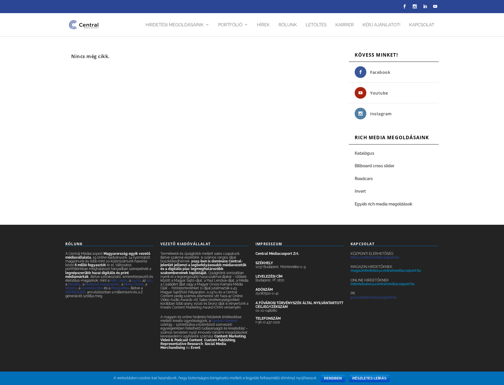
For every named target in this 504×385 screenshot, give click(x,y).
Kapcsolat (421, 24)
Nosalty (74, 284)
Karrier (344, 24)
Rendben (333, 378)
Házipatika (120, 288)
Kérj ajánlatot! (381, 24)
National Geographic (102, 284)
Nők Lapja (118, 280)
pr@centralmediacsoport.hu (374, 297)
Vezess (71, 288)
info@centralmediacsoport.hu (375, 257)
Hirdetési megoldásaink (175, 24)
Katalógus (365, 153)
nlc (149, 280)
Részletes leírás (369, 378)
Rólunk (288, 24)
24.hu (136, 280)
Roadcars (364, 178)
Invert (360, 191)
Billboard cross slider (374, 165)
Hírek (263, 24)
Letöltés (316, 24)
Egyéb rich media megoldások (383, 204)
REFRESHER (75, 292)
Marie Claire (134, 284)
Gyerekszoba (92, 288)
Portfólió (230, 24)
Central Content (224, 321)
